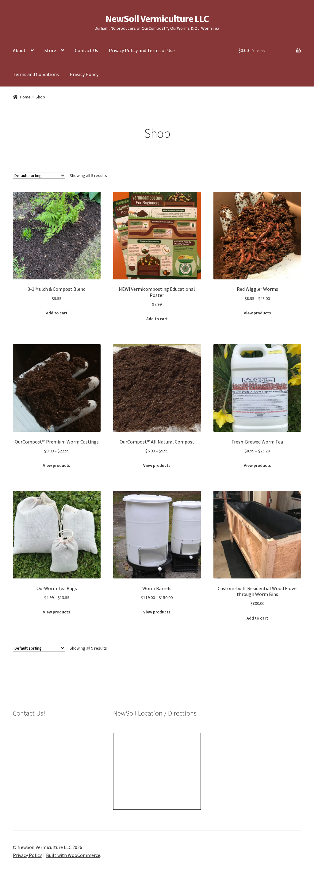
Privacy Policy (84, 74)
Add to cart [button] (56, 313)
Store (50, 50)
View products (257, 313)
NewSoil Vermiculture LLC (157, 19)
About (19, 50)
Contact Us (86, 50)
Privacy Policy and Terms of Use (142, 50)
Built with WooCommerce (73, 855)
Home (25, 97)
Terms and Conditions (36, 74)
